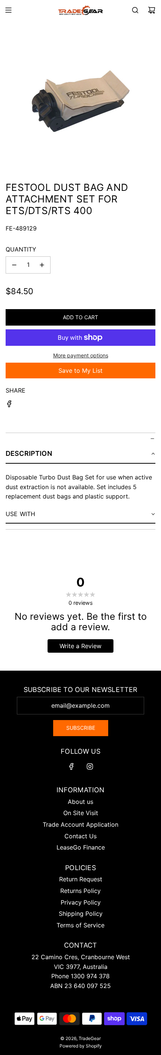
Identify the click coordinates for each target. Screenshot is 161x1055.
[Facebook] (71, 766)
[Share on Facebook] (9, 405)
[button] (80, 454)
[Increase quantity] (42, 265)
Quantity (21, 249)
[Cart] (151, 10)
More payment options (80, 355)
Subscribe (80, 728)
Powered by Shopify (81, 1046)
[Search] (135, 10)
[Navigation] (8, 10)
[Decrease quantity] (14, 265)
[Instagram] (90, 766)
